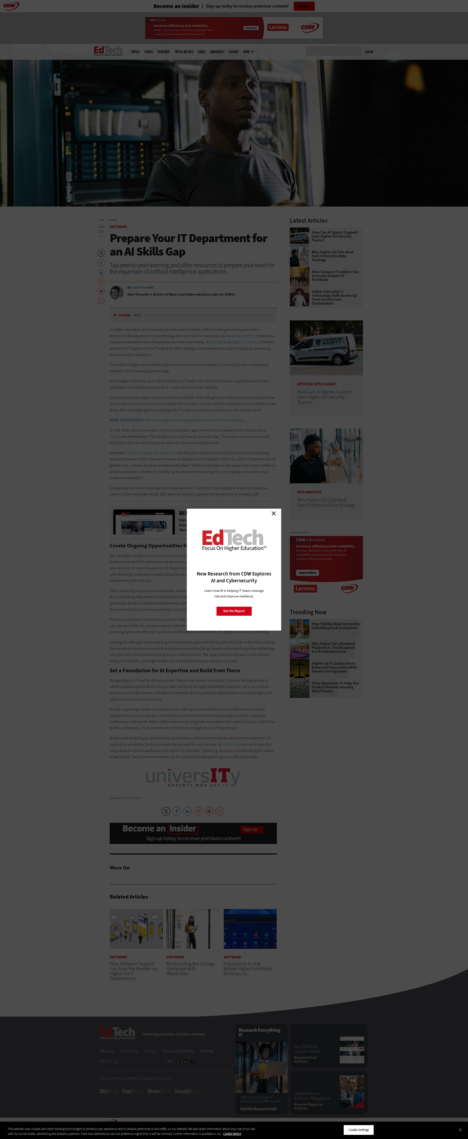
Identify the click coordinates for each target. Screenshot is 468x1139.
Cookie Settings (359, 1130)
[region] (234, 1130)
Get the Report (234, 611)
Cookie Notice (232, 1134)
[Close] (460, 1129)
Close (273, 513)
